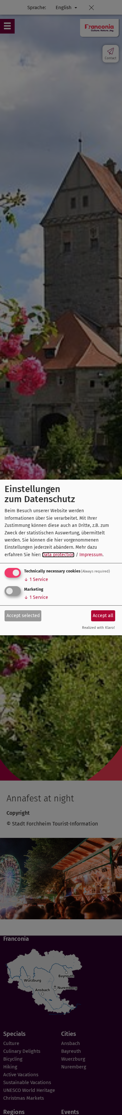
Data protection (58, 555)
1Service (36, 579)
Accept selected (23, 615)
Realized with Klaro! (98, 628)
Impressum (90, 555)
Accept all (103, 615)
